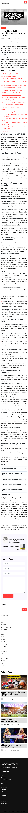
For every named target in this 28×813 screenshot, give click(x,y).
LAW (2, 648)
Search (3, 605)
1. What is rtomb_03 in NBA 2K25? (13, 112)
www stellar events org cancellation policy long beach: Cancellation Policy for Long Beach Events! (17, 541)
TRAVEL (3, 665)
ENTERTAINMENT (5, 632)
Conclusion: (5, 131)
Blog (2, 622)
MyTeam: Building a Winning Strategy (13, 90)
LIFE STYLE (4, 651)
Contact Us (3, 801)
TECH (2, 663)
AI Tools (3, 620)
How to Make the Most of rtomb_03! (11, 95)
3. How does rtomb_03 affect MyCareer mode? (15, 119)
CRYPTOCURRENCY (6, 627)
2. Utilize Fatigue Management (11, 99)
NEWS (2, 656)
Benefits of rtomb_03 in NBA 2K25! (11, 92)
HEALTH (3, 641)
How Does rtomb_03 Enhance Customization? (14, 85)
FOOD (2, 636)
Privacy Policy (4, 803)
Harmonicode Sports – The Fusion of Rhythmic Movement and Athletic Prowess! (13, 694)
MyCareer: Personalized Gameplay (13, 87)
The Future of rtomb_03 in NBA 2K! (11, 107)
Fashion (3, 634)
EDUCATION (4, 629)
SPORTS (3, 27)
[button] (25, 2)
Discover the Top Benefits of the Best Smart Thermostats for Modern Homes (11, 548)
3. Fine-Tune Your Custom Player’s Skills (14, 102)
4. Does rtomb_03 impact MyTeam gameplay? (15, 123)
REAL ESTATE (4, 658)
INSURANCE (4, 646)
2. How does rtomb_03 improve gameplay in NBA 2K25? (15, 115)
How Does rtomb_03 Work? (9, 76)
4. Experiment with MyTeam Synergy (13, 104)
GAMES (3, 639)
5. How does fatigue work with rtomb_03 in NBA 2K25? (15, 127)
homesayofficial (6, 38)
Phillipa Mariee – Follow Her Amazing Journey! (11, 746)
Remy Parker (6, 750)
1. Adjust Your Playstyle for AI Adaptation (14, 97)
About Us (3, 799)
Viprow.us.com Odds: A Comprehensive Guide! (9, 720)
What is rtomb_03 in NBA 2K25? (10, 74)
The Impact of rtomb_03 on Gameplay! (12, 78)
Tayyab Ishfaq (6, 724)
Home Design (4, 644)
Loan (2, 653)
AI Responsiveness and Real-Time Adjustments (15, 82)
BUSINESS (3, 624)
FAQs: (4, 109)
